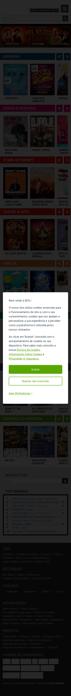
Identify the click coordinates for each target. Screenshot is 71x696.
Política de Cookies (28, 349)
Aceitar (35, 369)
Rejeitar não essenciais (35, 381)
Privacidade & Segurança (24, 358)
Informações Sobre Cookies (25, 354)
